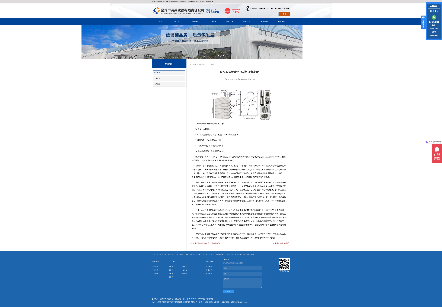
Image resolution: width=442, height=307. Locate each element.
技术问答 (157, 84)
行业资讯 (157, 78)
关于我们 (177, 21)
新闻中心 (195, 21)
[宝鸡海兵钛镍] (185, 10)
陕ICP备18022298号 (190, 299)
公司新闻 (157, 73)
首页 (160, 21)
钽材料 (184, 273)
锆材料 (171, 273)
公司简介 (155, 267)
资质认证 (229, 21)
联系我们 (281, 21)
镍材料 (171, 270)
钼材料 (171, 277)
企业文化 (155, 273)
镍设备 (184, 270)
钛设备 (184, 267)
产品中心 (212, 21)
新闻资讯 (202, 65)
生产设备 (246, 21)
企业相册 (155, 270)
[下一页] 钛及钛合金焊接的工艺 (279, 243)
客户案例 (264, 21)
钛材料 (171, 267)
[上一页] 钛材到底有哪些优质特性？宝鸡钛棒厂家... (205, 243)
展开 (423, 22)
